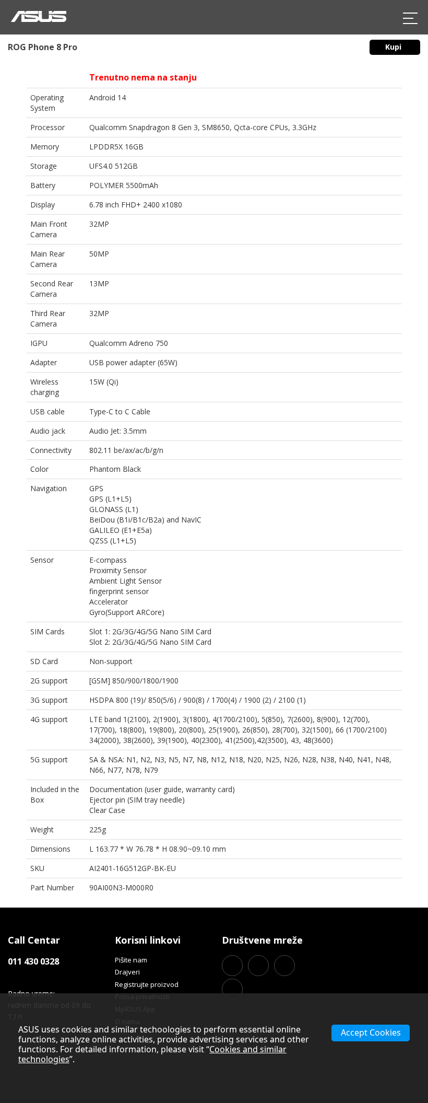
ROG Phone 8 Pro (42, 47)
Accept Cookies (371, 1032)
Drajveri (127, 972)
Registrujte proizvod (147, 984)
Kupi (394, 47)
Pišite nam (131, 960)
